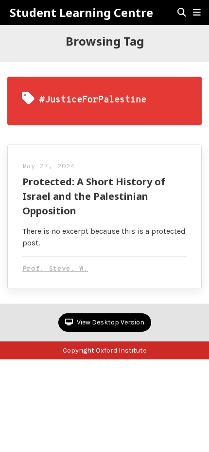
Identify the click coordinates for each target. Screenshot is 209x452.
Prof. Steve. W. (55, 269)
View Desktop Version (109, 322)
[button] (197, 12)
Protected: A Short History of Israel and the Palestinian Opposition (93, 196)
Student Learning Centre (81, 12)
